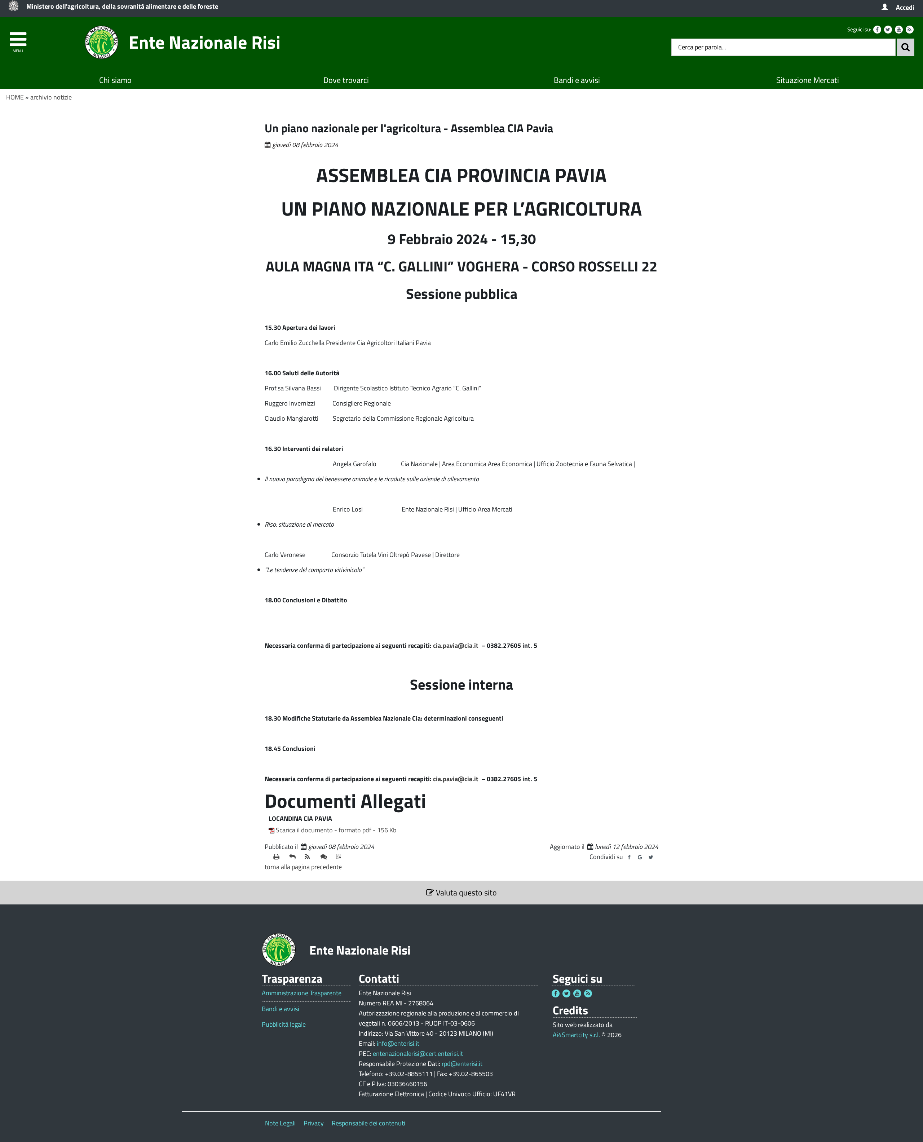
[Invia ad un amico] (294, 857)
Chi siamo (115, 80)
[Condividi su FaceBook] (629, 857)
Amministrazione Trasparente (301, 993)
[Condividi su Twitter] (651, 857)
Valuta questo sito (465, 892)
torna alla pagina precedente (303, 867)
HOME (15, 97)
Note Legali (280, 1123)
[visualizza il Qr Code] (341, 857)
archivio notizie (51, 97)
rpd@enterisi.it (462, 1063)
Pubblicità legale (284, 1024)
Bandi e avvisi (577, 80)
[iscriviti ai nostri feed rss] (310, 857)
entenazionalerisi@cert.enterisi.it (418, 1053)
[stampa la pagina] (278, 857)
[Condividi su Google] (640, 857)
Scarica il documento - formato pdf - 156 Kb (336, 830)
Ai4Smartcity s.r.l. (576, 1035)
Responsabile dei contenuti (368, 1123)
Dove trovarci (346, 80)
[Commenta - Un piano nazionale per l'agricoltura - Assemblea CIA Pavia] (326, 857)
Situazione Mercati (807, 80)
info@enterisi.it (398, 1043)
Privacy (314, 1123)
